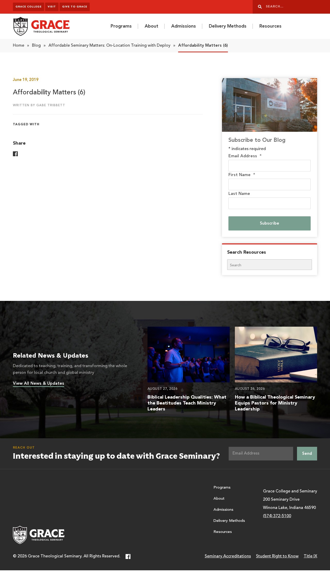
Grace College (28, 6)
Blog (36, 46)
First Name (241, 175)
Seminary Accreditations (228, 556)
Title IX (310, 556)
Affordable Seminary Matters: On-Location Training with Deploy (109, 46)
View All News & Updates (38, 384)
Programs (121, 26)
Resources (270, 26)
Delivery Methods (227, 26)
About (151, 26)
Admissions (183, 26)
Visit (52, 6)
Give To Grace (74, 6)
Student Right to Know (277, 556)
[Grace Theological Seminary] (41, 26)
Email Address (245, 156)
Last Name (239, 194)
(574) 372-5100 (277, 516)
